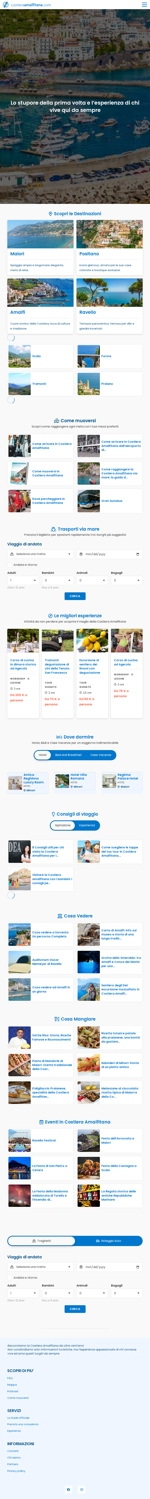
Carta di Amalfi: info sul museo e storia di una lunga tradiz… (118, 934)
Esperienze (14, 1431)
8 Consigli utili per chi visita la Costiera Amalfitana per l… (48, 851)
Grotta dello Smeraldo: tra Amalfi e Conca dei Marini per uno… (121, 962)
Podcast (12, 1391)
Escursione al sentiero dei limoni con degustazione (89, 666)
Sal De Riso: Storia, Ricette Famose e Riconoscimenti (51, 1037)
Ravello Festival (44, 1140)
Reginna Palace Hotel (128, 777)
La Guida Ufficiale (18, 1418)
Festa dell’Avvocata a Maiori (117, 1140)
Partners (12, 1464)
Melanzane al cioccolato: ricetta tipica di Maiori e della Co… (120, 1092)
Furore (106, 356)
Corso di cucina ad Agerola (126, 662)
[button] (144, 4)
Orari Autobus (111, 501)
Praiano (107, 384)
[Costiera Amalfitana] (27, 4)
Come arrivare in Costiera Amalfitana (52, 446)
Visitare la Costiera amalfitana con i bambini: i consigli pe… (52, 879)
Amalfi (17, 312)
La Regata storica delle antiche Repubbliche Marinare (118, 1195)
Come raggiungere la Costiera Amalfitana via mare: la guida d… (119, 473)
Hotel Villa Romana (79, 777)
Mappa (12, 1385)
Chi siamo (14, 1457)
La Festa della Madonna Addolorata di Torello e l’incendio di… (50, 1195)
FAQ (10, 1378)
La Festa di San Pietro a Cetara (49, 1168)
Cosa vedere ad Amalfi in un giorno (51, 989)
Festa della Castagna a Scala (118, 1168)
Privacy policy (16, 1471)
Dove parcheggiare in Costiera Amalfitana (48, 501)
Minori (31, 790)
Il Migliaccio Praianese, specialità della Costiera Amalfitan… (50, 1092)
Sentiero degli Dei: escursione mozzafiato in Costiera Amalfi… (120, 989)
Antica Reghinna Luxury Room (34, 778)
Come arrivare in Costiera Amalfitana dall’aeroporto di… (121, 446)
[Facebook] (68, 1489)
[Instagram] (81, 1489)
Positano (89, 254)
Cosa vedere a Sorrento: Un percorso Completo (50, 934)
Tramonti (39, 384)
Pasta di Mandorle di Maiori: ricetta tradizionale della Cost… (52, 1065)
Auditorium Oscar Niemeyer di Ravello (47, 962)
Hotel (27, 786)
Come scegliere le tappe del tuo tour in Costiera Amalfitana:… (119, 851)
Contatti (12, 1451)
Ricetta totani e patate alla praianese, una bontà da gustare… (120, 1037)
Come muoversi (18, 1398)
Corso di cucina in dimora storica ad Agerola (23, 664)
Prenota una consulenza (22, 1424)
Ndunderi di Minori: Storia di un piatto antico (120, 1065)
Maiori (17, 254)
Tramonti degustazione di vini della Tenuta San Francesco (57, 666)
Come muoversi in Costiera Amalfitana (47, 473)
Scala (36, 356)
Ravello (87, 312)
